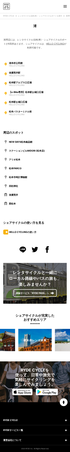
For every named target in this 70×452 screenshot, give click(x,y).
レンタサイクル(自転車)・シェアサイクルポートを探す (40, 16)
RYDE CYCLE (8, 16)
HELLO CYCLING (55, 43)
